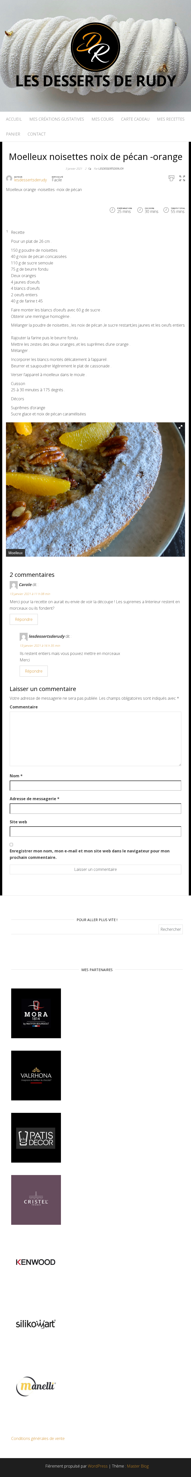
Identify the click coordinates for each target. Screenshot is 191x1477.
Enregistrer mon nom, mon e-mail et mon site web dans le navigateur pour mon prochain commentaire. (90, 854)
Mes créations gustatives (56, 119)
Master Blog (138, 1466)
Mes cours (103, 119)
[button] (181, 427)
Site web (18, 822)
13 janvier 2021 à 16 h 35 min (40, 645)
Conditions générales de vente (38, 1438)
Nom (16, 776)
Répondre (24, 619)
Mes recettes (171, 119)
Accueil (14, 119)
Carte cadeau (135, 119)
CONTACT (37, 134)
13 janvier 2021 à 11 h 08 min (30, 594)
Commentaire (24, 707)
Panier (13, 134)
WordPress (98, 1466)
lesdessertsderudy (111, 168)
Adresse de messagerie (34, 798)
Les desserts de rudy (95, 80)
